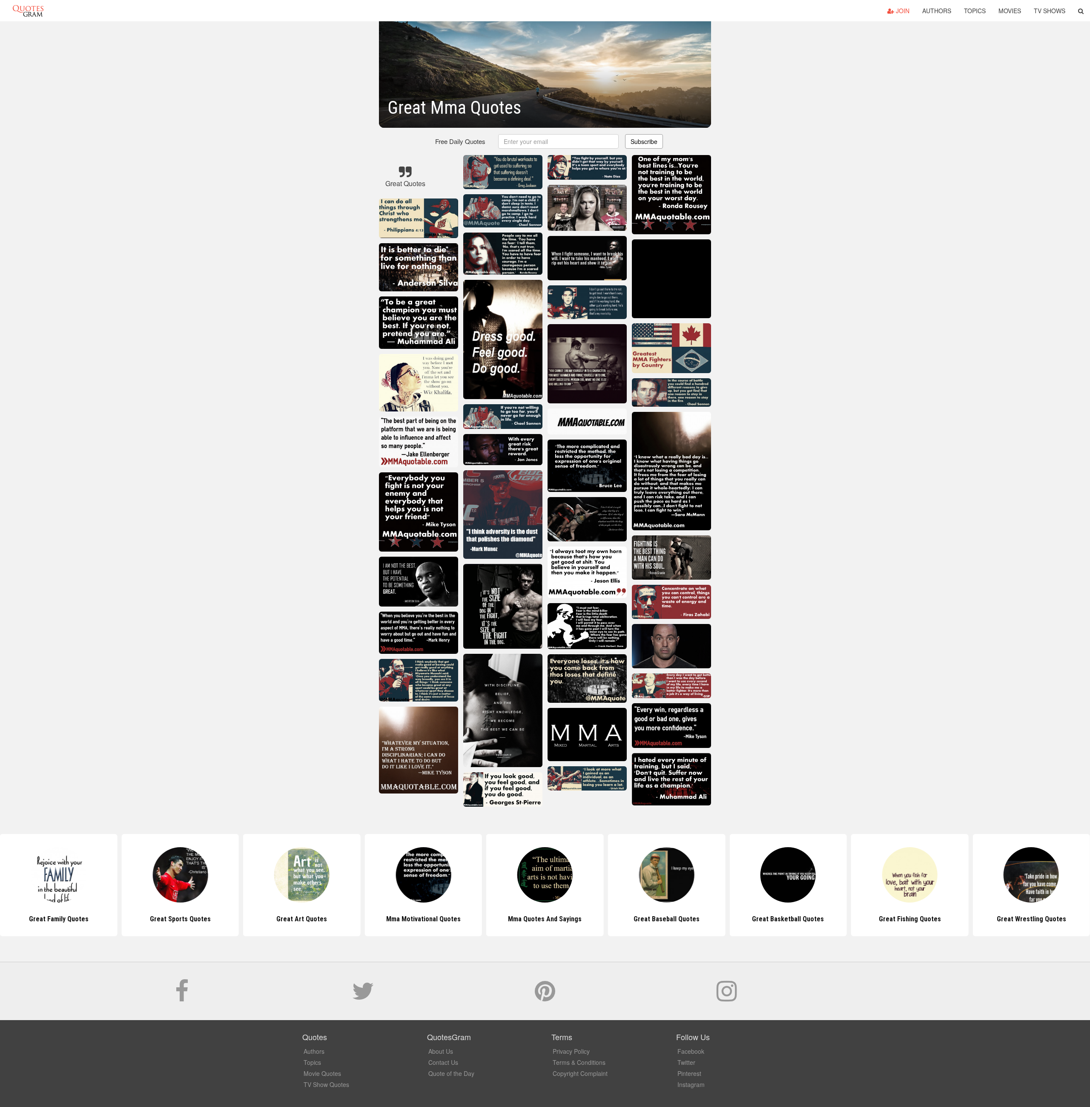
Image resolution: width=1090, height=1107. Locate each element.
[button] (1081, 10)
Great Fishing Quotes (788, 919)
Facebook (690, 1051)
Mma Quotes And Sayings (423, 919)
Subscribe (644, 141)
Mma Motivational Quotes (301, 919)
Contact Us (443, 1062)
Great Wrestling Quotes (909, 919)
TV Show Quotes (326, 1084)
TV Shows (1049, 10)
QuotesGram (28, 10)
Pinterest (689, 1073)
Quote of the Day (451, 1073)
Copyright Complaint (580, 1073)
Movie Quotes (322, 1073)
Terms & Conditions (579, 1062)
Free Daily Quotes (460, 141)
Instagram (691, 1084)
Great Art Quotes (180, 919)
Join (901, 10)
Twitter (686, 1062)
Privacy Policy (571, 1051)
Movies (1009, 10)
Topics (975, 10)
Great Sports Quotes (58, 919)
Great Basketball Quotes (667, 919)
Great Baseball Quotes (545, 919)
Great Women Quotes (1031, 919)
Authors (936, 10)
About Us (440, 1051)
